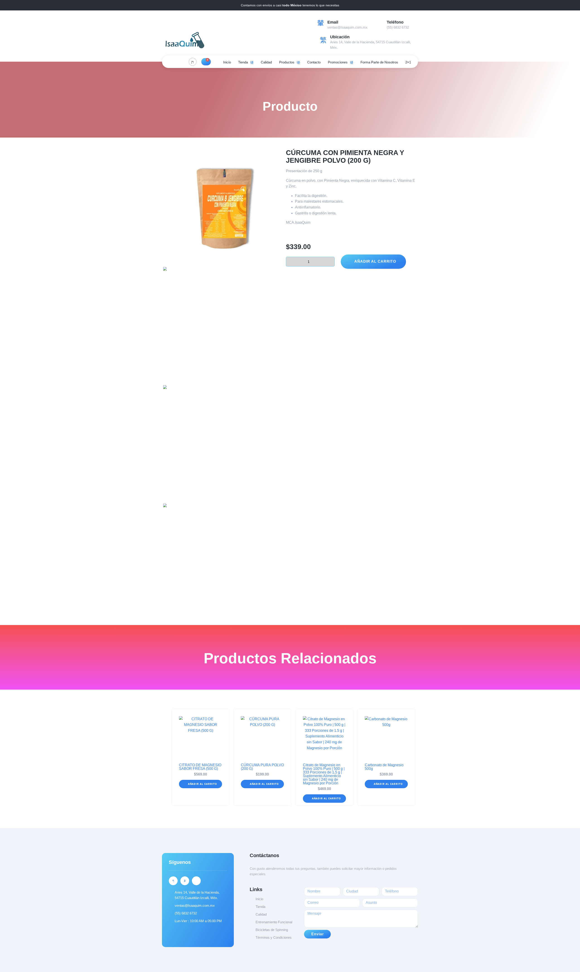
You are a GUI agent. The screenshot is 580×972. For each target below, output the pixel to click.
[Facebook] (171, 61)
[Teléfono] (380, 22)
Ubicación (340, 37)
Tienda (243, 62)
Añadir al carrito (375, 261)
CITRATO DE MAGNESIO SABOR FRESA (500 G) (200, 767)
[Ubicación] (323, 40)
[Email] (320, 22)
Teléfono (395, 22)
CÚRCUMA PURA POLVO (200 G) (262, 767)
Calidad (266, 62)
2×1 (408, 62)
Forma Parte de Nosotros (379, 62)
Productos (286, 62)
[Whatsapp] (196, 880)
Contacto (314, 62)
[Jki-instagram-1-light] (184, 880)
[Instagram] (181, 61)
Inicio (227, 62)
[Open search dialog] (192, 62)
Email (332, 22)
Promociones (338, 62)
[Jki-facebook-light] (173, 880)
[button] (200, 784)
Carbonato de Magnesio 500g (384, 767)
